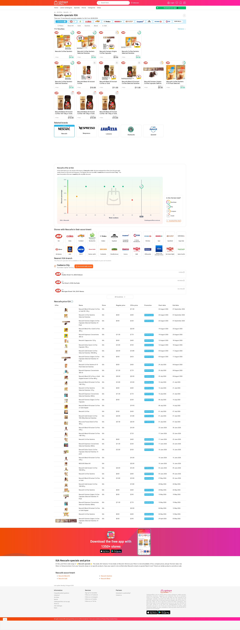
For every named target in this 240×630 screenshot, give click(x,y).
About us (56, 603)
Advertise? (57, 595)
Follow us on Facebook (91, 595)
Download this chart (174, 221)
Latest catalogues (66, 8)
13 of (59, 29)
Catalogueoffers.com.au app (62, 601)
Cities (99, 8)
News (55, 608)
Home (56, 8)
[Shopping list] (184, 2)
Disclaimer (85, 619)
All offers (59, 12)
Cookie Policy (113, 619)
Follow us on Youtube (91, 599)
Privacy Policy (105, 619)
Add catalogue (58, 605)
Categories (91, 8)
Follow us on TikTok (90, 601)
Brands (56, 599)
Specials (77, 8)
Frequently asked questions (61, 593)
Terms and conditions (95, 619)
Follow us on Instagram (91, 597)
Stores (84, 8)
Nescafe (66, 12)
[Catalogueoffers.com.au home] (61, 2)
